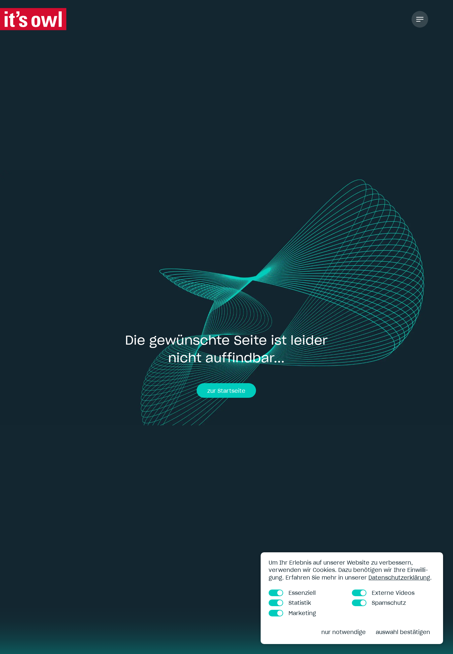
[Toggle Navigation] (420, 19)
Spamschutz (389, 603)
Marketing (302, 613)
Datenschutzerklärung (399, 577)
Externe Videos (393, 593)
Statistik (300, 603)
